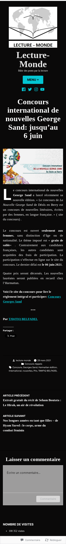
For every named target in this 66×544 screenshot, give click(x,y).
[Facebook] (24, 89)
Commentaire (48, 498)
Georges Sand (30, 367)
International (15, 371)
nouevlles (27, 371)
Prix (35, 371)
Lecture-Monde (33, 59)
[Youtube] (42, 89)
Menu (35, 80)
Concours (17, 367)
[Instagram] (36, 89)
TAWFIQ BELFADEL (23, 319)
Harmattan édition (47, 367)
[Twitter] (30, 89)
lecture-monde (23, 360)
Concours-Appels (33, 364)
